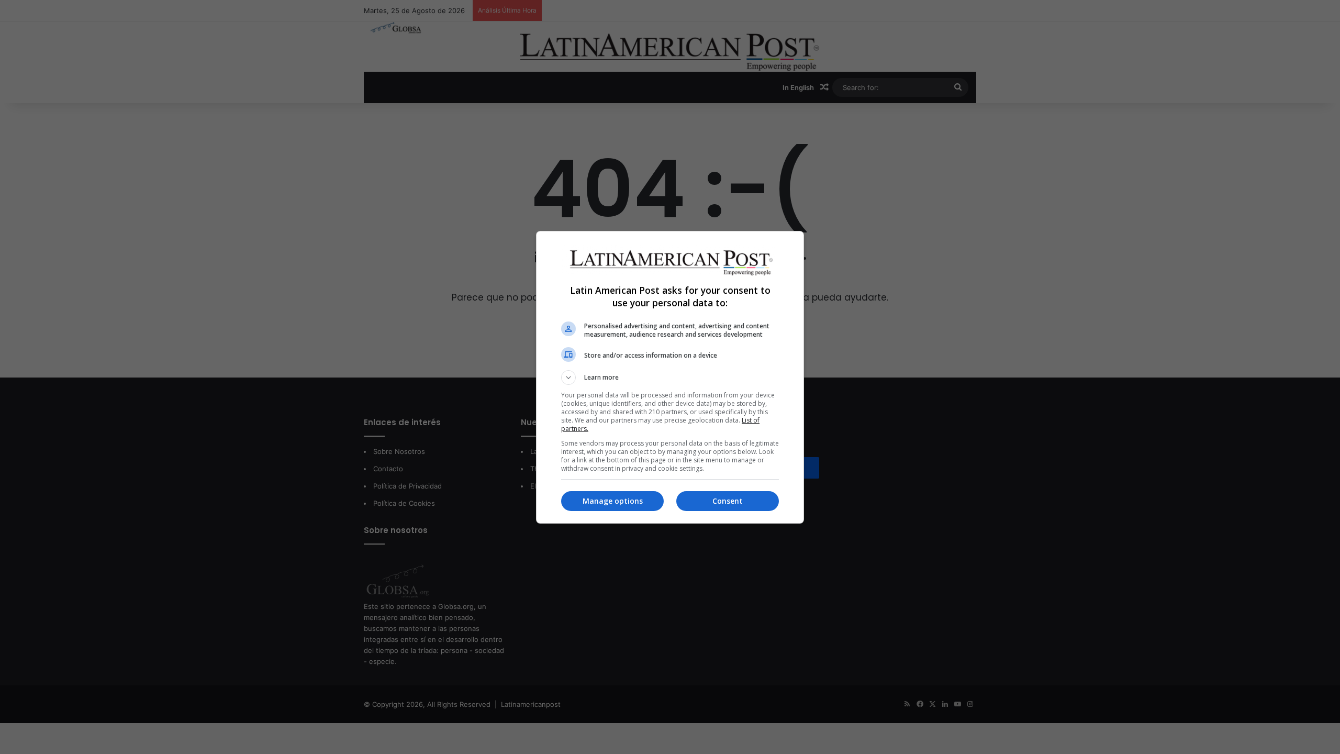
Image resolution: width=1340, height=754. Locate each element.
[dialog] (670, 377)
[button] (670, 377)
